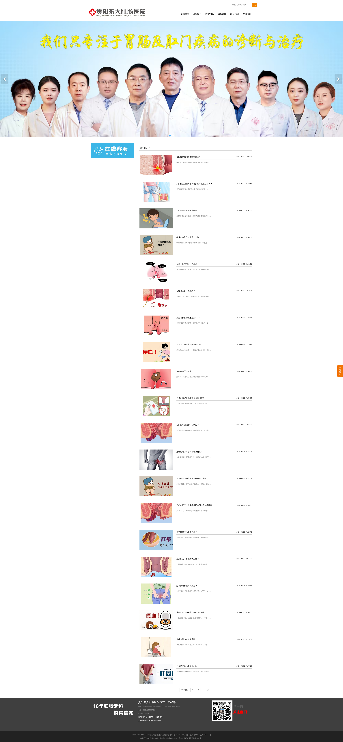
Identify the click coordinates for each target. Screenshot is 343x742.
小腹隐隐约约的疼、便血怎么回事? (191, 612)
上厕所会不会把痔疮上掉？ (187, 559)
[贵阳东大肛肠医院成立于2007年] (119, 20)
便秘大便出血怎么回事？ (186, 639)
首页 (146, 147)
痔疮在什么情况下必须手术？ (188, 318)
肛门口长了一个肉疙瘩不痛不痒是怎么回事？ (195, 505)
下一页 (206, 690)
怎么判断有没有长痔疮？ (186, 586)
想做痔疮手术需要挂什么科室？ (189, 452)
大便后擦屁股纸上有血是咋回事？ (190, 398)
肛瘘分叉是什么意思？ (185, 291)
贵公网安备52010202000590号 (149, 721)
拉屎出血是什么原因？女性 (187, 237)
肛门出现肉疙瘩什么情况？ (187, 425)
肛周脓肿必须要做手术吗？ (187, 666)
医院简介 (197, 14)
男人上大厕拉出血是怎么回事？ (189, 344)
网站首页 (184, 14)
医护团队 (209, 14)
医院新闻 (222, 14)
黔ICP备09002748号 (177, 735)
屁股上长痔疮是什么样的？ (187, 264)
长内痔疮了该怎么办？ (185, 371)
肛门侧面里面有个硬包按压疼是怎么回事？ (194, 184)
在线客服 (247, 14)
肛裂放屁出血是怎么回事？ (187, 210)
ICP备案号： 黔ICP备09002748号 (150, 717)
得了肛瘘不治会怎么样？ (186, 532)
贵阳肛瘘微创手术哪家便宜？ (188, 157)
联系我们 (234, 14)
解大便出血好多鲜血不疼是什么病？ (191, 478)
